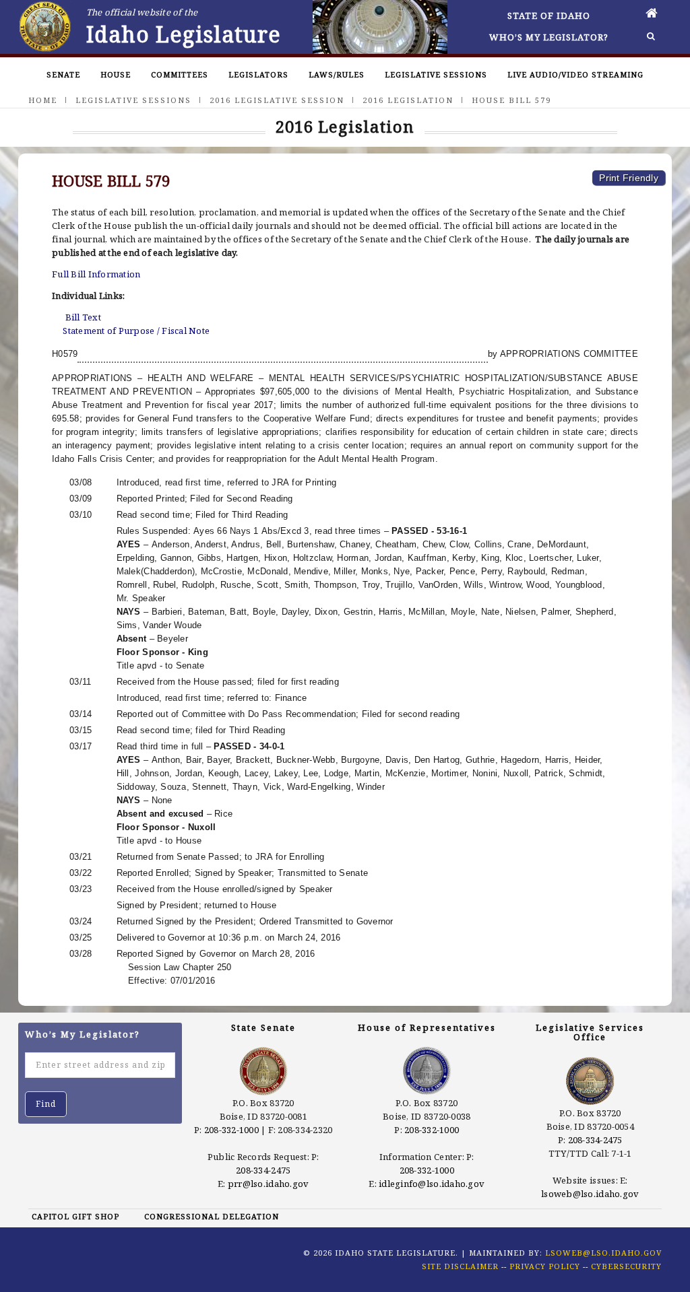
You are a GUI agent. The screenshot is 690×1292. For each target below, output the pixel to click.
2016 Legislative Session (277, 100)
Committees (179, 74)
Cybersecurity (626, 1266)
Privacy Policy (544, 1266)
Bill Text (83, 317)
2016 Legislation (408, 100)
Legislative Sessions (436, 74)
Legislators (258, 74)
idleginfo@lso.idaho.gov (431, 1184)
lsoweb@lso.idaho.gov (590, 1194)
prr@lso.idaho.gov (268, 1184)
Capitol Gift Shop (75, 1216)
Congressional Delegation (211, 1216)
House (115, 74)
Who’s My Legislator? (548, 37)
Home (42, 100)
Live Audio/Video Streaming (575, 74)
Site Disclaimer (460, 1266)
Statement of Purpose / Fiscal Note (136, 331)
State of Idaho (548, 15)
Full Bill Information (96, 274)
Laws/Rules (337, 74)
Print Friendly (628, 177)
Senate (63, 74)
